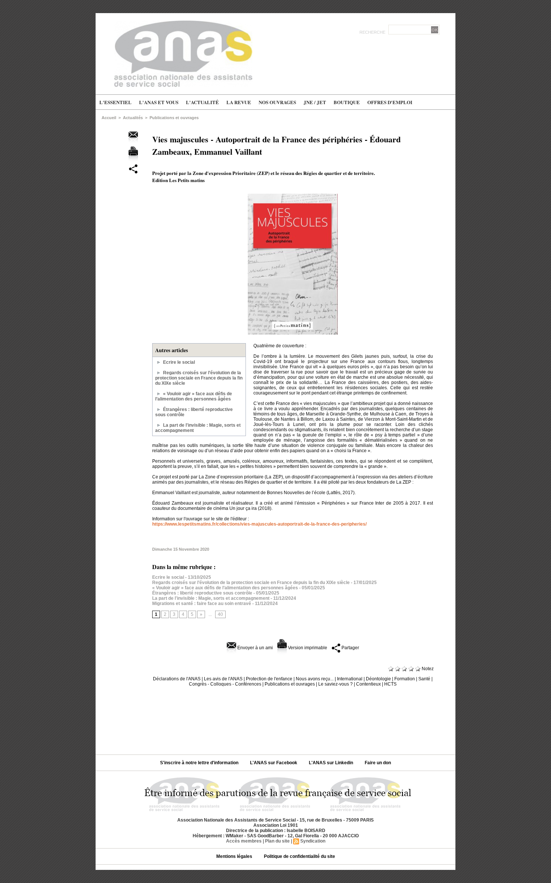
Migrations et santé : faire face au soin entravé (201, 603)
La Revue (238, 102)
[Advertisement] (275, 718)
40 (220, 614)
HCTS (390, 684)
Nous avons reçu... (315, 678)
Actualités (133, 117)
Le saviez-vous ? (335, 684)
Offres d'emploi (389, 102)
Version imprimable (307, 647)
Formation (404, 678)
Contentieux (368, 684)
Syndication (312, 841)
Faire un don (378, 762)
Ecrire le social (179, 362)
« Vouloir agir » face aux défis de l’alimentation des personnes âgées (193, 396)
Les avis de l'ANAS (223, 678)
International (349, 678)
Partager (349, 647)
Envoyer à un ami (254, 647)
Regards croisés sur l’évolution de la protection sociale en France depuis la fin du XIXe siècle (199, 378)
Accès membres (244, 841)
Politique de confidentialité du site (299, 856)
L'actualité (202, 102)
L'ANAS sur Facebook (274, 762)
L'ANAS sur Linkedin (331, 762)
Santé (424, 678)
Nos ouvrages (277, 102)
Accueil (109, 117)
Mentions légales (234, 856)
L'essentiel (115, 102)
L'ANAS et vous (158, 102)
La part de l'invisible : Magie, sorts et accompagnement (211, 598)
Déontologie (378, 678)
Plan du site (277, 841)
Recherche (372, 32)
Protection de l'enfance (269, 678)
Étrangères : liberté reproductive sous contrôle (202, 593)
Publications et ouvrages (174, 117)
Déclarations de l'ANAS (177, 678)
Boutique (347, 102)
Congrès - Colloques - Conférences (225, 684)
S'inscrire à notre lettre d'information (200, 762)
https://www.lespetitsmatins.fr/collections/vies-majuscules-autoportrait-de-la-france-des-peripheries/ (259, 524)
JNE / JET (315, 102)
